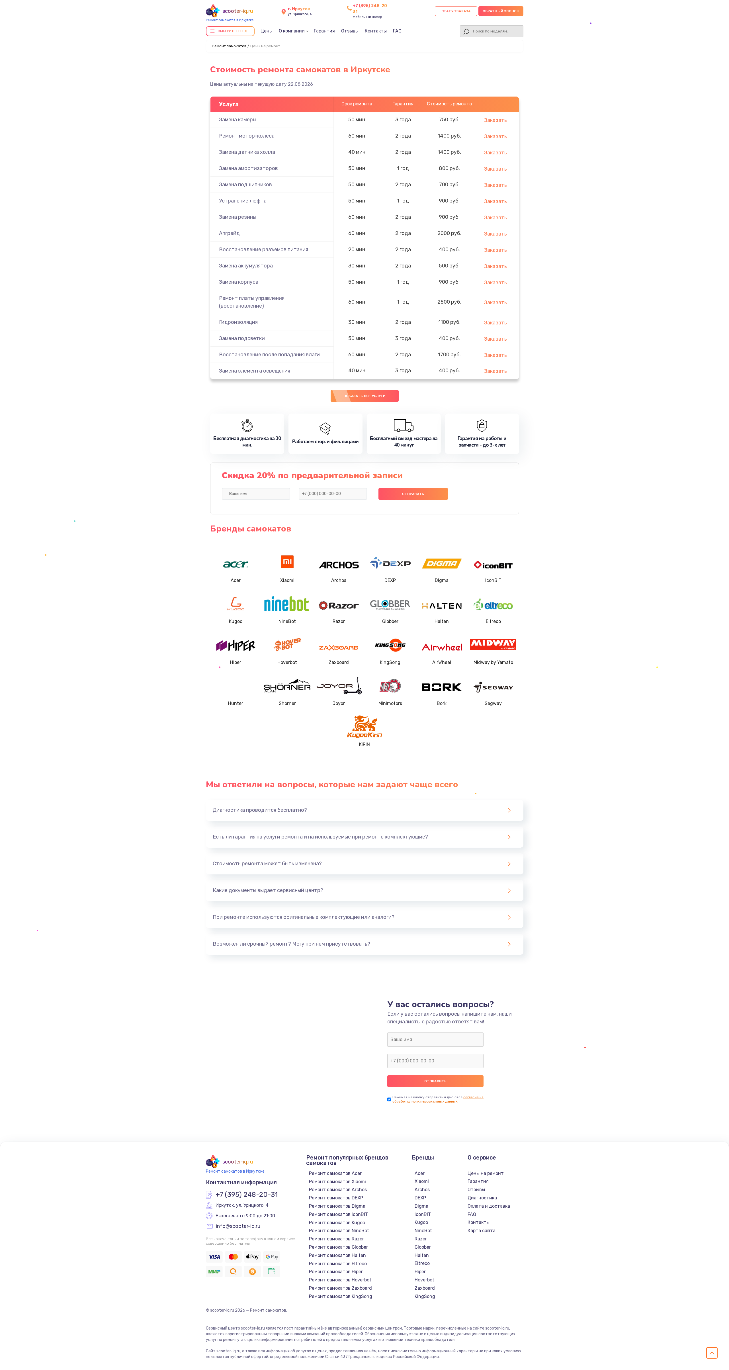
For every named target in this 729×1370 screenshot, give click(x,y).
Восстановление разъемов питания (263, 249)
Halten (422, 1255)
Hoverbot (424, 1280)
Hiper (420, 1271)
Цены (267, 31)
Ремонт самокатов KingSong (340, 1296)
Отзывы (350, 31)
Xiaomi (422, 1181)
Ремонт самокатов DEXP (336, 1198)
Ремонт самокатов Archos (338, 1189)
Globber (423, 1247)
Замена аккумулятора (246, 266)
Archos (422, 1189)
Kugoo (421, 1222)
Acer (420, 1173)
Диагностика (482, 1198)
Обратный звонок (501, 11)
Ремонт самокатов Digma (337, 1206)
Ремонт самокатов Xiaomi (337, 1181)
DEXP (420, 1198)
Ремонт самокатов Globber (338, 1247)
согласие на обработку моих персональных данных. (438, 1099)
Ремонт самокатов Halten (337, 1255)
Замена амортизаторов (248, 168)
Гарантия (324, 31)
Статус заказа (456, 11)
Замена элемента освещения (254, 371)
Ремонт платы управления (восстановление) (251, 302)
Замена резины (237, 217)
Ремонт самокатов (229, 46)
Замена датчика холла (247, 152)
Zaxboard (425, 1288)
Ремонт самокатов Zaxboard (340, 1288)
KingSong (425, 1296)
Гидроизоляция (238, 322)
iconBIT (423, 1214)
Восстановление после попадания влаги (269, 354)
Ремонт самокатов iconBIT (338, 1214)
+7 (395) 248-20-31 (247, 1195)
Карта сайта (481, 1230)
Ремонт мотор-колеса (247, 136)
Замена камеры (237, 119)
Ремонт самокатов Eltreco (338, 1263)
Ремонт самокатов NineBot (339, 1230)
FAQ (397, 31)
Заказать (495, 120)
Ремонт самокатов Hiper (336, 1271)
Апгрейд (229, 233)
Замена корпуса (238, 282)
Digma (421, 1206)
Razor (421, 1239)
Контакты (376, 31)
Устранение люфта (243, 201)
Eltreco (422, 1263)
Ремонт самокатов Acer (335, 1173)
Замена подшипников (245, 184)
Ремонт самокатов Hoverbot (340, 1280)
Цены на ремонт (486, 1173)
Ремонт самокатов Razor (336, 1239)
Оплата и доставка (489, 1206)
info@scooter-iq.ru (238, 1226)
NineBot (423, 1230)
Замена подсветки (242, 338)
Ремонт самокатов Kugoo (337, 1222)
